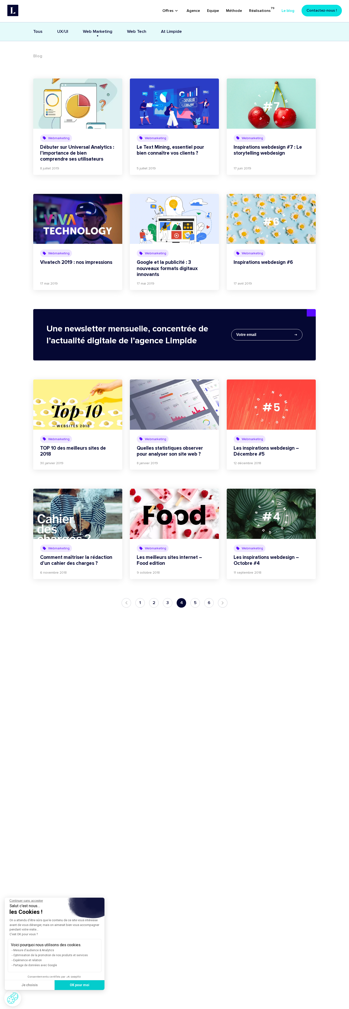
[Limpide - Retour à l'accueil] (13, 10)
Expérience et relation (27, 960)
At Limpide (171, 31)
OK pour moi (79, 985)
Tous (37, 31)
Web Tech (136, 31)
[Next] (222, 603)
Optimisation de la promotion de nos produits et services (50, 955)
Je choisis (29, 985)
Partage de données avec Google (35, 965)
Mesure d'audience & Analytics (33, 950)
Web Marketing (97, 31)
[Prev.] (126, 603)
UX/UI (62, 31)
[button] (12, 998)
